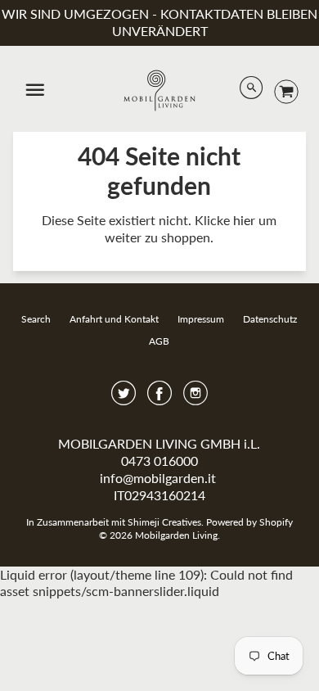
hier (244, 220)
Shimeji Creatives (164, 522)
